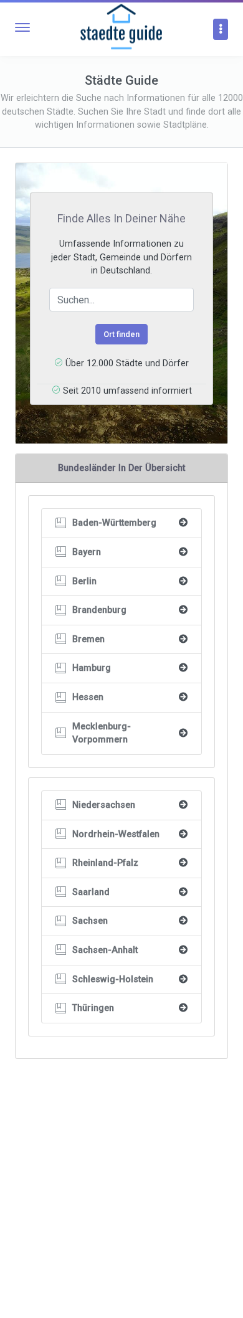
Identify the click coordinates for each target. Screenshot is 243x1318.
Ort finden (121, 334)
